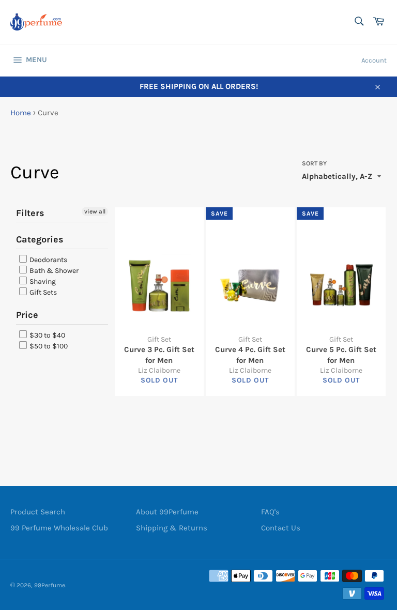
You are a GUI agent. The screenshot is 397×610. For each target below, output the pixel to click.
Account (374, 60)
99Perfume (49, 585)
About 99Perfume (167, 511)
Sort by (314, 163)
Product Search (37, 511)
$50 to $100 (48, 346)
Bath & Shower (53, 270)
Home (20, 112)
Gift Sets (42, 292)
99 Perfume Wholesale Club (59, 527)
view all (94, 211)
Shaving (42, 281)
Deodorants (47, 259)
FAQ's (270, 511)
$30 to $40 (46, 335)
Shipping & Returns (171, 527)
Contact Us (280, 527)
